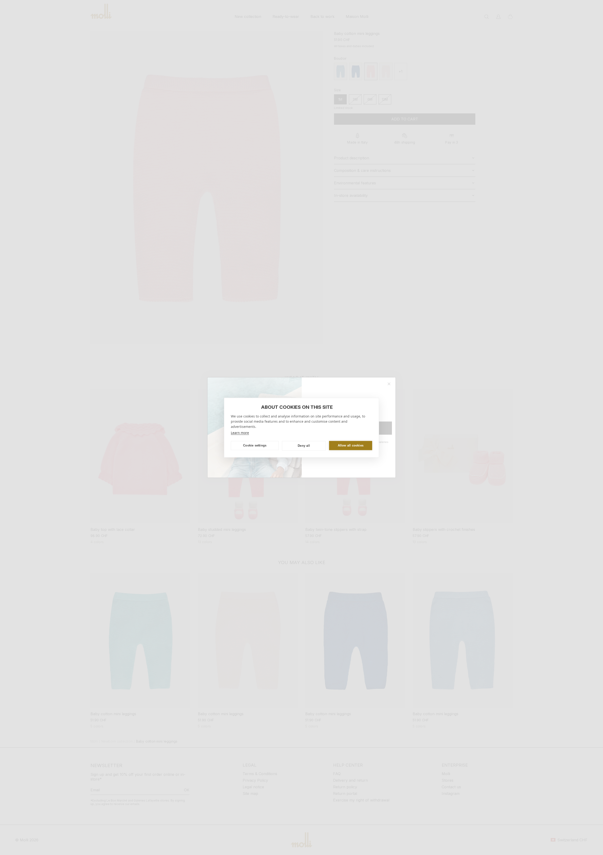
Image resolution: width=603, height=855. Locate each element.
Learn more (240, 432)
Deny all (304, 445)
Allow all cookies (350, 445)
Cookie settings (254, 445)
